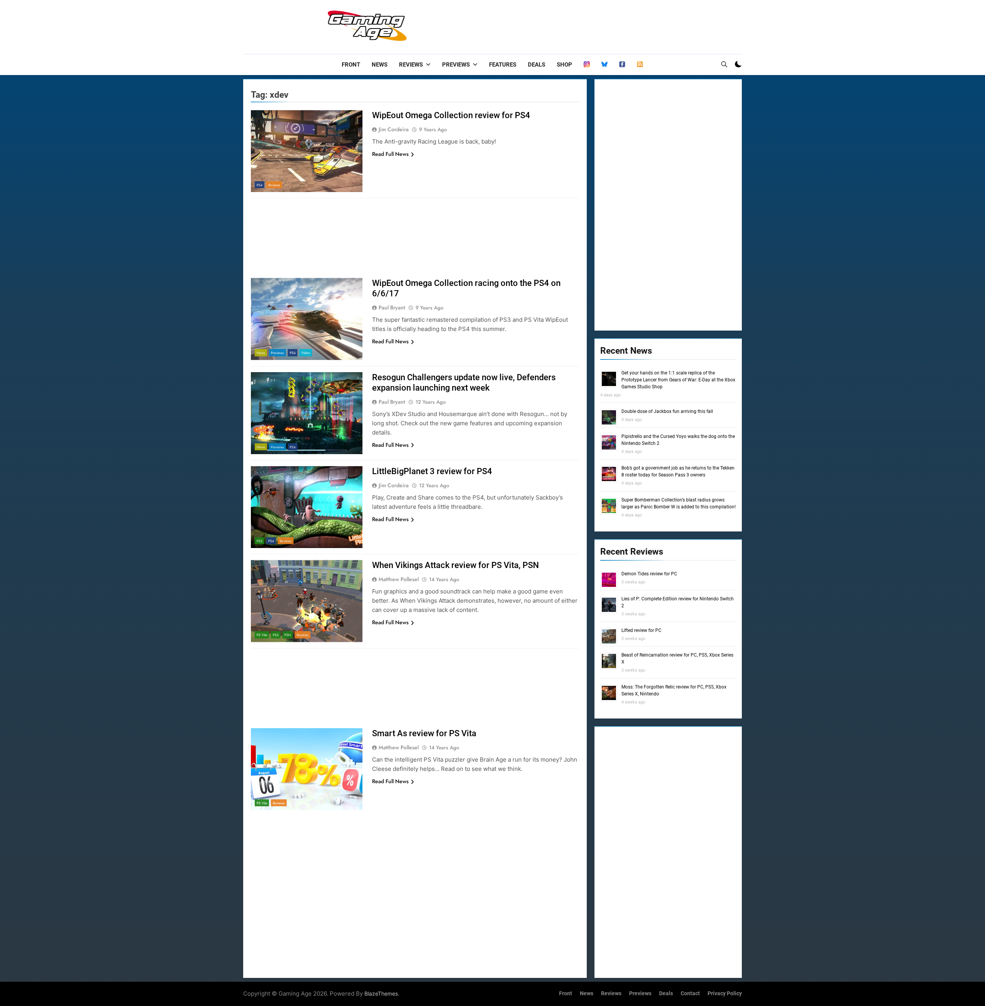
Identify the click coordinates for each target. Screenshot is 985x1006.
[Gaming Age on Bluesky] (604, 64)
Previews (456, 64)
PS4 (259, 184)
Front (351, 64)
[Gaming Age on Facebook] (622, 64)
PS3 (259, 540)
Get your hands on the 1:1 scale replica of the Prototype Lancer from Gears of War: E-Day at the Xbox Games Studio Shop (678, 379)
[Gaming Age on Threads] (587, 64)
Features (502, 64)
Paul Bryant (392, 307)
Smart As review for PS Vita (424, 733)
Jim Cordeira (394, 129)
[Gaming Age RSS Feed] (640, 64)
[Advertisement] (602, 25)
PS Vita (262, 634)
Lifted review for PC (641, 630)
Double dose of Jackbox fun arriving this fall (667, 411)
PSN (287, 634)
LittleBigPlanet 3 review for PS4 (432, 471)
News (379, 64)
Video (305, 352)
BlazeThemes (381, 993)
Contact (690, 993)
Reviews (411, 64)
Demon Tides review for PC (649, 574)
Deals (536, 64)
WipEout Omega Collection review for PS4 (451, 115)
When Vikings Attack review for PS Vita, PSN (455, 565)
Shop (564, 64)
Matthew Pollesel (399, 579)
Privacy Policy (725, 993)
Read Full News (390, 154)
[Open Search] (724, 64)
